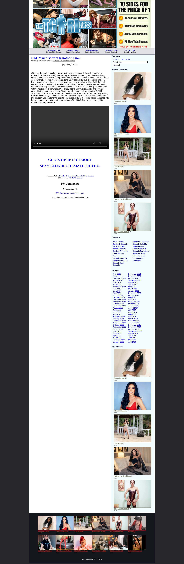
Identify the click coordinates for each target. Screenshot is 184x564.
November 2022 (119, 323)
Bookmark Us (124, 59)
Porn (114, 256)
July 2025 (117, 282)
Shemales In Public (92, 50)
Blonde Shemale (119, 249)
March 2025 (118, 285)
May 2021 (132, 287)
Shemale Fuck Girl (120, 258)
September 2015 (135, 331)
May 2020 (132, 297)
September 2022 (119, 327)
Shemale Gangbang (141, 242)
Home (115, 59)
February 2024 (119, 297)
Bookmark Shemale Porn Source (64, 61)
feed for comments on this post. (70, 193)
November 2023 (119, 302)
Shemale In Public (140, 244)
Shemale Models (139, 249)
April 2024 (117, 293)
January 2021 (133, 291)
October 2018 (133, 304)
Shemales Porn (139, 253)
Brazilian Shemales (120, 251)
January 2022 (118, 342)
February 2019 (134, 302)
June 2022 (117, 333)
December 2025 (119, 278)
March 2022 (118, 338)
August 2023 (118, 308)
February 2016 (134, 321)
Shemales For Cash (54, 50)
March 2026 (118, 276)
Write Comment (75, 178)
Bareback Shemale (67, 176)
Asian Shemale (119, 242)
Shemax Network (73, 50)
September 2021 (135, 280)
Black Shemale (118, 246)
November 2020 (134, 293)
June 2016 (132, 312)
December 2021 (134, 274)
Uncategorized (138, 258)
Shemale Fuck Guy (120, 261)
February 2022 (119, 340)
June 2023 (117, 310)
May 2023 (117, 312)
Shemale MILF (138, 246)
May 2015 (132, 340)
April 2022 (117, 336)
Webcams (137, 261)
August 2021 (133, 282)
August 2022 (118, 329)
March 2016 (133, 319)
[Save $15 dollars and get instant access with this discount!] (92, 47)
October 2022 (118, 325)
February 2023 (119, 316)
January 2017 (133, 306)
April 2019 (132, 299)
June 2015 (132, 338)
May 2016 (132, 314)
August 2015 (133, 333)
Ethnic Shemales (119, 253)
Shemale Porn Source (85, 176)
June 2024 (117, 291)
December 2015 (134, 325)
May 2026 (117, 274)
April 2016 (132, 316)
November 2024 (119, 287)
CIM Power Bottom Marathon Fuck (55, 58)
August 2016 (133, 308)
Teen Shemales (139, 256)
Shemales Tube (130, 50)
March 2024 (118, 295)
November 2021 (134, 276)
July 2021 (132, 285)
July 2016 (132, 310)
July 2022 (117, 331)
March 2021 (133, 289)
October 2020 (133, 295)
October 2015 (133, 329)
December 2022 (119, 321)
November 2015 (134, 327)
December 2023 (119, 299)
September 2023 (119, 306)
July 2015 (132, 336)
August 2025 (118, 280)
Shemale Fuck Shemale (118, 264)
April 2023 (117, 314)
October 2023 (118, 304)
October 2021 (133, 278)
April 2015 (132, 342)
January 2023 (118, 319)
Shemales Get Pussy (111, 50)
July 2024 (117, 289)
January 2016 (133, 323)
